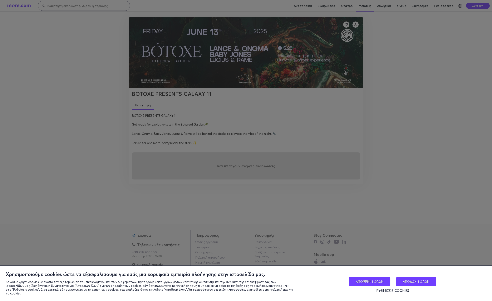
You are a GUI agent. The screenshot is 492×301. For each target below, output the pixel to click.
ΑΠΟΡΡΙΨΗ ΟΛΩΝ (370, 282)
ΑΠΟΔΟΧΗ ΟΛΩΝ (416, 282)
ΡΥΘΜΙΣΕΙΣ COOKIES (392, 291)
